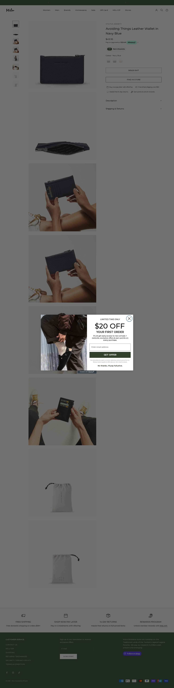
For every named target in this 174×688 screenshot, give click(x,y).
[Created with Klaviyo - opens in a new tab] (87, 371)
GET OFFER (110, 355)
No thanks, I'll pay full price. (110, 366)
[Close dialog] (129, 319)
